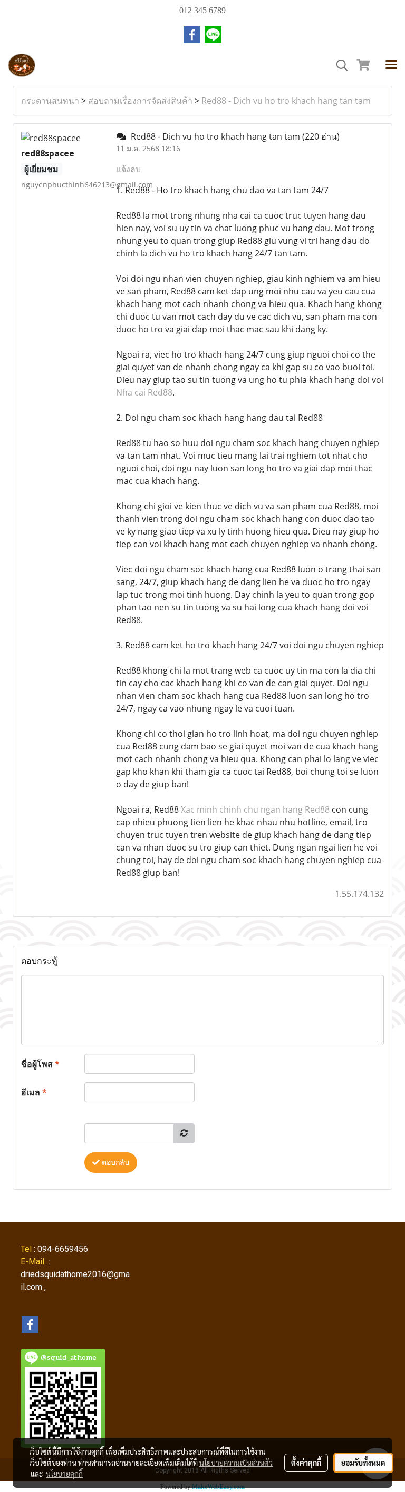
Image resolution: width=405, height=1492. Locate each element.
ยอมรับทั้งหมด (363, 1462)
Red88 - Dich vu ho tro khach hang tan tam (286, 100)
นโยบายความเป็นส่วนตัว (236, 1462)
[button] (338, 65)
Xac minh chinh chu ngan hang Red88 (255, 809)
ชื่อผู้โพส (40, 1064)
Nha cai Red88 (144, 392)
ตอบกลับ (114, 1163)
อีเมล (34, 1092)
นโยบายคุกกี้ (64, 1473)
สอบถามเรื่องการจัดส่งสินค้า (140, 100)
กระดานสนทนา (50, 100)
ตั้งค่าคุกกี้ (306, 1462)
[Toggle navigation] (391, 65)
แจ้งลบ (128, 169)
